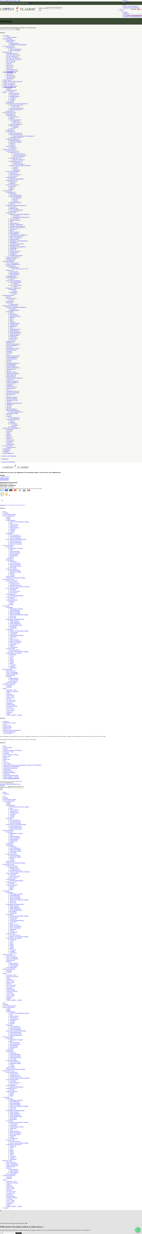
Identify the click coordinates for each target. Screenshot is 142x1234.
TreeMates (6, 451)
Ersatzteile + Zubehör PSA (17, 227)
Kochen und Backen (12, 151)
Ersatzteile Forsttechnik (16, 255)
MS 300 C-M (16, 198)
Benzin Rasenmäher (15, 124)
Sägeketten (13, 208)
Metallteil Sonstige (14, 316)
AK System (13, 423)
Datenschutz (9, 784)
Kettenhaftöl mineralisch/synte (21, 217)
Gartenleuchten (10, 447)
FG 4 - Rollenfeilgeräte (16, 210)
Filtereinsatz (13, 326)
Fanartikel (9, 443)
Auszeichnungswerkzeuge (17, 226)
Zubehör (15, 127)
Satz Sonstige (13, 314)
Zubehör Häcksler (11, 359)
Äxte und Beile (14, 218)
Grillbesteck (16, 170)
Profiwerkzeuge (7, 295)
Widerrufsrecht (7, 726)
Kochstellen (13, 173)
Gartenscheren (13, 526)
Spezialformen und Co (16, 161)
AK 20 (8, 361)
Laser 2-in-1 (10, 379)
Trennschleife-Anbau (12, 391)
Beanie (8, 435)
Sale (4, 511)
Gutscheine (6, 450)
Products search (43, 8)
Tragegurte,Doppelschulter (13, 403)
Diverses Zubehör (11, 398)
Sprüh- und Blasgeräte (12, 264)
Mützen (9, 434)
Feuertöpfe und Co (15, 158)
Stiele (11, 523)
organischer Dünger (15, 140)
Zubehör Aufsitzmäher (12, 367)
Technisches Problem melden (10, 775)
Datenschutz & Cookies (9, 723)
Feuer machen (13, 176)
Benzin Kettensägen (15, 196)
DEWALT (9, 699)
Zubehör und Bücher (12, 185)
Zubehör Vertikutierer (12, 382)
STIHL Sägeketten (15, 622)
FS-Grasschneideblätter (13, 344)
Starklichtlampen (11, 177)
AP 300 (9, 407)
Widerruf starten (7, 727)
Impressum (6, 721)
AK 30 (8, 370)
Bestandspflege (14, 233)
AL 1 (8, 395)
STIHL (8, 693)
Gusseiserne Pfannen (18, 154)
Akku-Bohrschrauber (15, 536)
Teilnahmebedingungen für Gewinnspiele (9, 732)
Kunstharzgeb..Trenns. (12, 348)
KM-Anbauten (10, 388)
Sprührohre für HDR (12, 400)
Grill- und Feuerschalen (19, 155)
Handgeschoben (14, 267)
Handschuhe (10, 429)
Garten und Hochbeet (8, 516)
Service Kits (13, 338)
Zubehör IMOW (11, 387)
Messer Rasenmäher (15, 332)
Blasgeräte (12, 289)
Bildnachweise (7, 729)
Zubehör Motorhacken (12, 363)
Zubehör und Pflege (18, 156)
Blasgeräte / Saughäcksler (13, 288)
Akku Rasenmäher (15, 551)
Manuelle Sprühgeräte (12, 410)
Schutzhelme (13, 242)
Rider (11, 550)
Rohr (11, 319)
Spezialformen (17, 162)
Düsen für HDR (11, 366)
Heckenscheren (11, 298)
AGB (4, 724)
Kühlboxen (13, 182)
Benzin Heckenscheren (16, 542)
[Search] (40, 10)
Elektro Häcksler (14, 273)
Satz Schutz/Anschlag (12, 392)
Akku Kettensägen (15, 195)
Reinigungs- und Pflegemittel (17, 246)
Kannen (15, 168)
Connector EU (10, 384)
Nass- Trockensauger (12, 263)
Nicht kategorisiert (8, 453)
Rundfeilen (13, 254)
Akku (11, 279)
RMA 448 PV (16, 123)
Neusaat (12, 143)
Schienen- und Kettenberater (9, 456)
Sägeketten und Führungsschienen (15, 205)
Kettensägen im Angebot (16, 609)
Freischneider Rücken (15, 137)
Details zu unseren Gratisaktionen (12, 730)
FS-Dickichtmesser (11, 350)
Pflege (11, 189)
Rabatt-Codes (6, 756)
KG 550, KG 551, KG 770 (20, 269)
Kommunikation (14, 245)
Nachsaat (12, 145)
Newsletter (6, 753)
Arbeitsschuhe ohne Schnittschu (18, 235)
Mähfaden (9, 342)
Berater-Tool (6, 759)
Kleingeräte (10, 533)
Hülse (11, 328)
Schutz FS (12, 339)
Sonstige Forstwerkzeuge (16, 244)
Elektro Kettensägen (15, 202)
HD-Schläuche (10, 394)
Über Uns (5, 762)
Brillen (8, 438)
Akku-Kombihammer (15, 538)
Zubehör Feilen (14, 239)
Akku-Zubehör (10, 375)
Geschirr (15, 167)
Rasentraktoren (14, 555)
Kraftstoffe (16, 215)
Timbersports (10, 444)
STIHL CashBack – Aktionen (14, 715)
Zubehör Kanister (14, 251)
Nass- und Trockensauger (13, 280)
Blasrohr (12, 317)
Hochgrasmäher (14, 126)
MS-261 (15, 199)
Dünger (9, 519)
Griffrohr (12, 322)
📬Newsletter (126, 2)
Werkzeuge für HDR (12, 413)
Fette (11, 221)
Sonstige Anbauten (11, 397)
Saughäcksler (13, 292)
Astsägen (12, 530)
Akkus (11, 420)
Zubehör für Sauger (12, 381)
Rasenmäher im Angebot (16, 548)
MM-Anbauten (10, 376)
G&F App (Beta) (7, 747)
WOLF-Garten (10, 697)
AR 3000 (9, 353)
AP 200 (9, 401)
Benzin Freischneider (15, 134)
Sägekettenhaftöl (14, 310)
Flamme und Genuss (8, 149)
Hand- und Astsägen (15, 238)
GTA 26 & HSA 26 (15, 535)
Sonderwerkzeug (14, 333)
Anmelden (6, 1208)
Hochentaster (10, 260)
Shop (4, 746)
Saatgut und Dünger (12, 139)
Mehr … (5, 688)
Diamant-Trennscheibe (12, 356)
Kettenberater (13, 628)
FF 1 (8, 354)
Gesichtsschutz (14, 252)
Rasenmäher (10, 547)
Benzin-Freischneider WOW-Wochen (23, 136)
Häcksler (9, 270)
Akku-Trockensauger (15, 282)
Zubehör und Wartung (9, 305)
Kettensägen (10, 192)
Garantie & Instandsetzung (10, 768)
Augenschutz (13, 223)
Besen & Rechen (14, 524)
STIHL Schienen (14, 620)
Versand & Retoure (8, 771)
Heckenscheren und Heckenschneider (16, 539)
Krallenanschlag (14, 335)
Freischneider (10, 131)
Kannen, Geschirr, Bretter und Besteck (20, 165)
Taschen (9, 437)
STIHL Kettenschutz (15, 623)
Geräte (15, 286)
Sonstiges (9, 441)
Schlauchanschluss (15, 329)
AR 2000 (9, 347)
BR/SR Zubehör (11, 409)
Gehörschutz (13, 229)
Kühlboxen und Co (12, 180)
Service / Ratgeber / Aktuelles (11, 754)
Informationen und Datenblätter (11, 766)
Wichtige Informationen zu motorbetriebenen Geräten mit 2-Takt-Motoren (22, 765)
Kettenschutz (13, 211)
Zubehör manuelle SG (15, 412)
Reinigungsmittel (11, 276)
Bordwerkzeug (14, 331)
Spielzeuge (6, 449)
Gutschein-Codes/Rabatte (8, 462)
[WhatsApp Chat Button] (137, 1229)
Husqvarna (9, 694)
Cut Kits (9, 360)
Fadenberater (5, 459)
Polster (11, 313)
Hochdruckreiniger (11, 277)
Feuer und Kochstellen (12, 171)
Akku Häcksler (14, 272)
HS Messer (9, 404)
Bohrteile (9, 351)
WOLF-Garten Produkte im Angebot (19, 522)
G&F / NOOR (10, 696)
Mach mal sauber (7, 261)
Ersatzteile (9, 311)
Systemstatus (6, 774)
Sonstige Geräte (11, 258)
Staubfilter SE (13, 325)
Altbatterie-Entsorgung (9, 772)
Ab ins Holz (6, 190)
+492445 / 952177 (5, 476)
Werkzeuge (9, 301)
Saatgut (8, 517)
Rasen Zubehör (11, 146)
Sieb (11, 320)
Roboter (12, 128)
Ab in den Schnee (11, 700)
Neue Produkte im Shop (9, 514)
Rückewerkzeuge (14, 232)
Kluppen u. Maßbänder (16, 224)
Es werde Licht (7, 446)
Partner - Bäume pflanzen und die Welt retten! (12, 505)
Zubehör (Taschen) (15, 220)
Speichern (18, 1233)
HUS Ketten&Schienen (16, 625)
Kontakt (5, 749)
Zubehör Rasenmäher (12, 373)
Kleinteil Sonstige (14, 323)
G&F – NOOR (10, 709)
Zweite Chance (10, 710)
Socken (8, 431)
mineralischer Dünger (15, 142)
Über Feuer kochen (15, 174)
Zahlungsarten (7, 769)
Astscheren (13, 529)
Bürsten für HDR (11, 372)
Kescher (12, 532)
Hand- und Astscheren (15, 236)
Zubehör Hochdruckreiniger (14, 378)
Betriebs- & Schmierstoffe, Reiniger (19, 214)
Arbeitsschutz (13, 304)
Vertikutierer (10, 130)
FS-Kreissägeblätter (12, 357)
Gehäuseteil (13, 336)
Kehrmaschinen (11, 266)
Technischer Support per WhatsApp (12, 750)
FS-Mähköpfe (10, 364)
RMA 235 (15, 121)
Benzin (8, 297)
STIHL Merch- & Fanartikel (10, 428)
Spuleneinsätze (10, 369)
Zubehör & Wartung (12, 706)
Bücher (12, 187)
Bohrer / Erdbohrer (11, 345)
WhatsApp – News (12, 690)
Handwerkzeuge (11, 520)
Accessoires (10, 440)
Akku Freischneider (15, 133)
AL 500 (9, 406)
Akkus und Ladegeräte (12, 419)
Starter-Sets (13, 193)
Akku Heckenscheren (15, 541)
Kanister (12, 249)
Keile (11, 230)
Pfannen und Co (14, 152)
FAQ (4, 760)
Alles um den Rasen (8, 545)
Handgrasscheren (14, 527)
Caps (8, 432)
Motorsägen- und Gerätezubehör (18, 241)
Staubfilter (9, 385)
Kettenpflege (13, 248)
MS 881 (15, 201)
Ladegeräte (13, 426)
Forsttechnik (10, 213)
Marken (9, 713)
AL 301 (9, 415)
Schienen (12, 207)
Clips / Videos (7, 763)
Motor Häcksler (14, 274)
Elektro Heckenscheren (16, 544)
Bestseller (5, 513)
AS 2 (8, 390)
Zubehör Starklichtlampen (16, 179)
